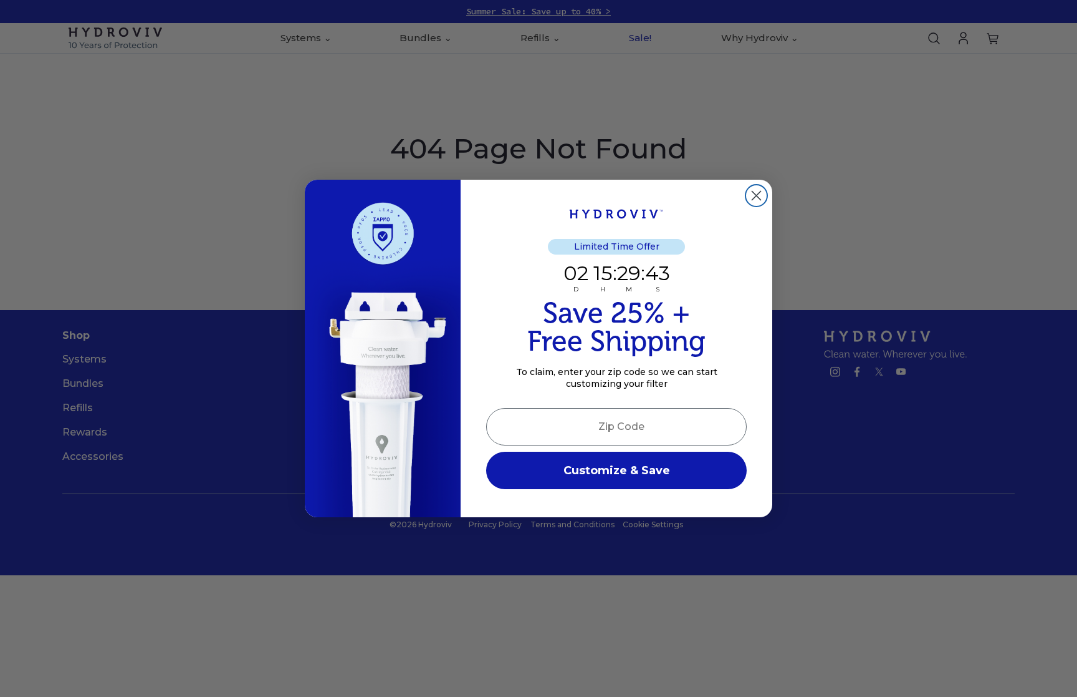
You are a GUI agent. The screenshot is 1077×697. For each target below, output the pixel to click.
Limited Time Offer (616, 246)
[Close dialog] (756, 196)
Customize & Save (616, 470)
